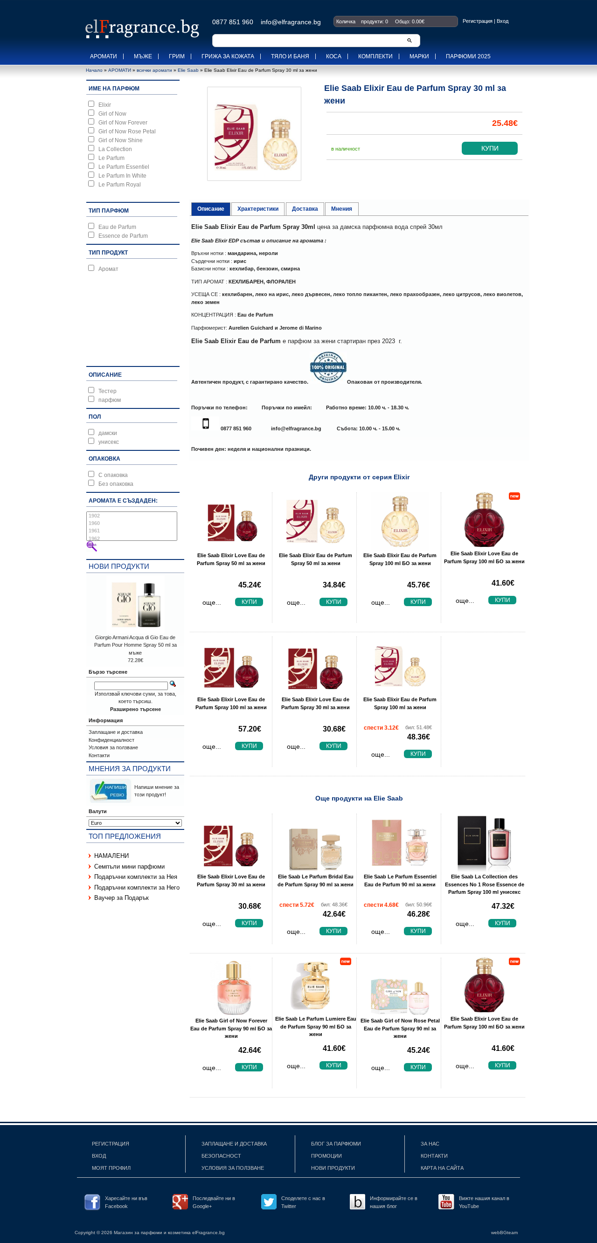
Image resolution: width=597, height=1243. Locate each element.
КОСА (333, 56)
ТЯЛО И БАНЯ (290, 56)
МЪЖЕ (143, 56)
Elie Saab (188, 70)
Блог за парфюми (336, 1143)
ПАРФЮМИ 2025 (468, 56)
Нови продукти (119, 566)
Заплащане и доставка (116, 732)
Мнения (341, 209)
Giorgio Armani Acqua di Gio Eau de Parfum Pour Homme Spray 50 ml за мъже (135, 645)
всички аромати (154, 70)
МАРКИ (419, 56)
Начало (94, 70)
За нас (430, 1143)
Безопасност (221, 1156)
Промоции (326, 1156)
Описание (210, 209)
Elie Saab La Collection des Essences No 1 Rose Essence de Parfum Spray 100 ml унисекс (484, 884)
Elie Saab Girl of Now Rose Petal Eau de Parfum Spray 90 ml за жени (400, 1028)
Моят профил (111, 1168)
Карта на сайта (442, 1168)
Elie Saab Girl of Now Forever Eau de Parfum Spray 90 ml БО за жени (231, 1028)
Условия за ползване (113, 747)
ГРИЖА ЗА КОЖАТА (227, 56)
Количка (345, 21)
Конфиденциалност (111, 740)
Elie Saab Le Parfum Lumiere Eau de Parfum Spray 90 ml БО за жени (315, 1026)
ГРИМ (177, 56)
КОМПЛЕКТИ (375, 56)
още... (211, 602)
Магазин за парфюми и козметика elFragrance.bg (169, 1232)
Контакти (99, 755)
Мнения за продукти (130, 769)
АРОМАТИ (103, 56)
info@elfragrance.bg (296, 428)
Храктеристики (257, 209)
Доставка (305, 209)
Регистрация (478, 21)
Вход (502, 21)
